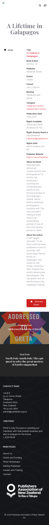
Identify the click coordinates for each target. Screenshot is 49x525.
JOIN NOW (10, 437)
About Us (7, 453)
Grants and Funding (12, 457)
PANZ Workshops (11, 462)
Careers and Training (13, 470)
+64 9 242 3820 (10, 408)
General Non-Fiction (36, 109)
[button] (45, 5)
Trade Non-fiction (35, 106)
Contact (7, 474)
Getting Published (11, 466)
